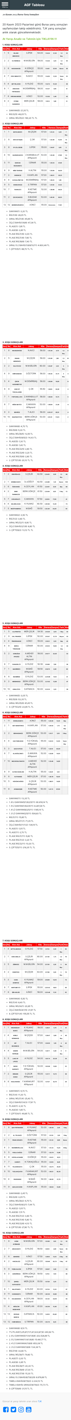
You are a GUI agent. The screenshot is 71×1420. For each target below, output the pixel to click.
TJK (40, 1401)
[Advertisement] (35, 295)
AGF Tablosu (34, 5)
